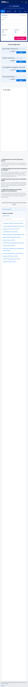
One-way (4, 17)
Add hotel (23, 15)
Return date (16, 29)
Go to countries (7, 209)
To (2, 24)
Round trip (5, 15)
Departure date (5, 29)
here (7, 683)
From (3, 19)
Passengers (4, 34)
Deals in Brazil (6, 215)
